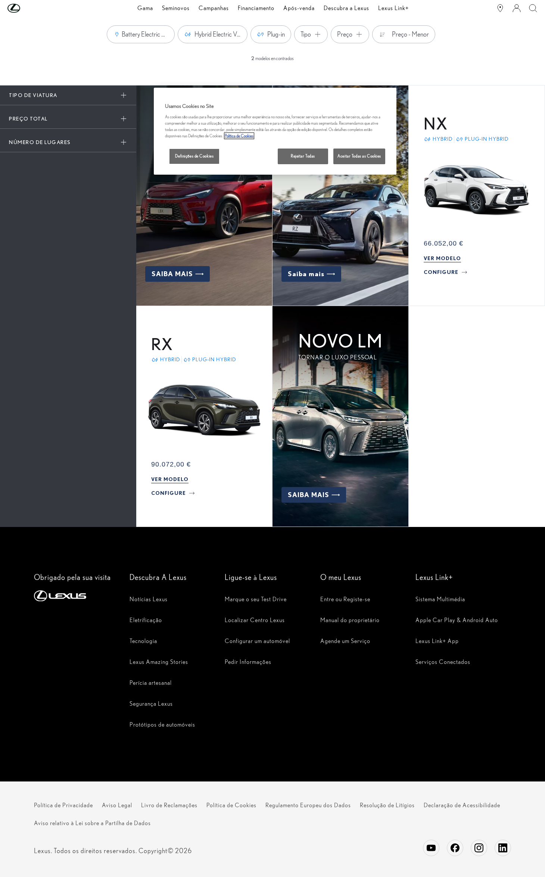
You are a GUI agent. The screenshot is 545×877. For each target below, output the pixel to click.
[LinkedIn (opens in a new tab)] (503, 848)
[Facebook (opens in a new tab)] (455, 848)
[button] (28, 8)
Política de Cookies (239, 135)
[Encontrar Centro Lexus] (500, 8)
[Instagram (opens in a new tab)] (479, 848)
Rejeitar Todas (303, 156)
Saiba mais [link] (306, 274)
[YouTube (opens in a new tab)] (431, 848)
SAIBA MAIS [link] (172, 274)
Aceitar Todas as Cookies (359, 156)
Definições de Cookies (194, 156)
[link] (442, 258)
